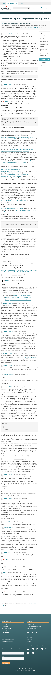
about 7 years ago (19, 331)
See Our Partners (5, 636)
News (21, 3)
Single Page (43, 62)
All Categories (46, 12)
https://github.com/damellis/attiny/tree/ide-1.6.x (18, 300)
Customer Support (31, 624)
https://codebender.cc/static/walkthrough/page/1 (13, 200)
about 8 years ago (18, 353)
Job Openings (4, 630)
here (7, 555)
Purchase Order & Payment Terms (34, 626)
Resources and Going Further (44, 54)
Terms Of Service (30, 636)
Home (2, 15)
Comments (44, 59)
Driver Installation (44, 41)
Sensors (17, 12)
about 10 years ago (18, 33)
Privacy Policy (30, 637)
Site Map (29, 641)
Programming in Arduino (44, 45)
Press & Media (5, 626)
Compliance (29, 639)
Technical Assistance (32, 27)
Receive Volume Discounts (7, 641)
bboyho (6, 101)
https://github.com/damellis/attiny (22, 295)
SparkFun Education (6, 628)
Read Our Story (5, 624)
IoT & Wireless (36, 12)
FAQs (28, 630)
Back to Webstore (37, 8)
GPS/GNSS (10, 12)
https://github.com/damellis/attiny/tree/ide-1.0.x (18, 297)
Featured (4, 12)
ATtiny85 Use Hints (43, 50)
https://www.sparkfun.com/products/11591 (12, 208)
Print (41, 65)
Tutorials (7, 15)
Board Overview (44, 38)
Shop (3, 3)
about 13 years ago (13, 572)
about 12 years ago (19, 552)
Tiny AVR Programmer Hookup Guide (19, 15)
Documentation (12, 3)
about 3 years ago (19, 303)
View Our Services (5, 637)
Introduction (43, 36)
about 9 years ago (20, 527)
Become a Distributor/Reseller (8, 639)
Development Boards (26, 12)
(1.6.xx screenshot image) (30, 357)
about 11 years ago (15, 101)
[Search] (28, 8)
